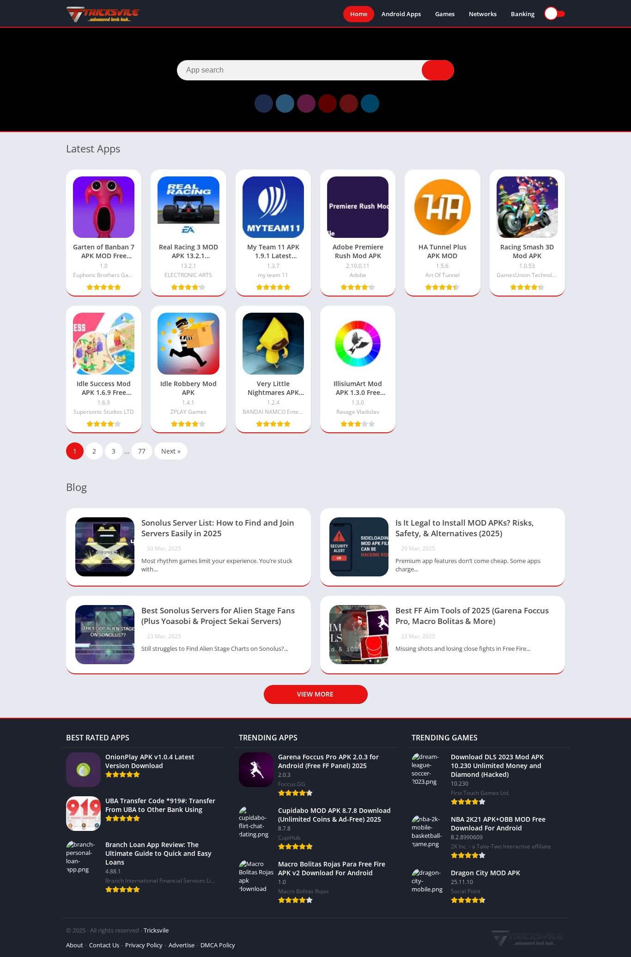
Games (445, 14)
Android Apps (401, 14)
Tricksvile (156, 930)
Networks (483, 14)
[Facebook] (264, 103)
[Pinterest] (349, 103)
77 (142, 451)
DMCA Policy (217, 945)
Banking (522, 14)
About (74, 945)
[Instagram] (306, 103)
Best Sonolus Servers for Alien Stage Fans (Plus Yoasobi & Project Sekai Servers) (218, 615)
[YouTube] (327, 103)
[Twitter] (285, 103)
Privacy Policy (144, 945)
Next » (171, 451)
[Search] (438, 70)
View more (315, 694)
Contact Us (104, 945)
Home (358, 14)
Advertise (181, 945)
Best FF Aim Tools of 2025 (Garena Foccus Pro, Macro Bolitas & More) (472, 615)
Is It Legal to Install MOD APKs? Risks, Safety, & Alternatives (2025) (464, 528)
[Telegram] (370, 103)
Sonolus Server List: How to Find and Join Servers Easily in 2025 (217, 528)
